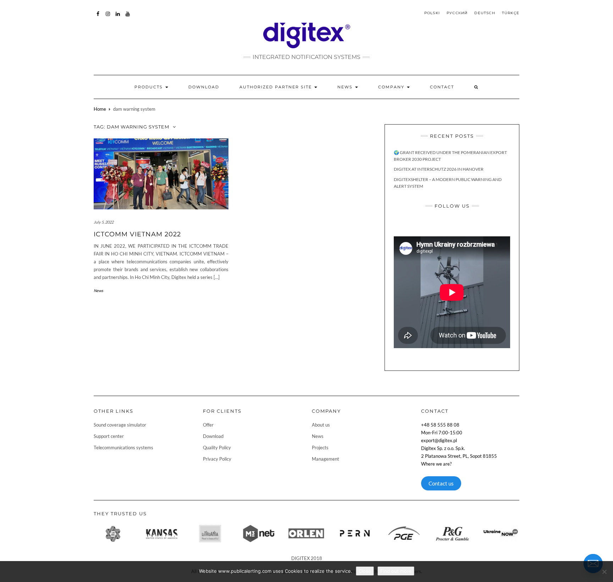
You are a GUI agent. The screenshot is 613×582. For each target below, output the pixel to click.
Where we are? (436, 464)
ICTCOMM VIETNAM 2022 (137, 234)
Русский (457, 13)
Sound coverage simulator (120, 425)
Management (325, 459)
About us (321, 425)
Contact (442, 86)
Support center (109, 436)
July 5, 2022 (104, 222)
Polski (432, 13)
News (345, 86)
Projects (320, 447)
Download (203, 86)
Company (392, 86)
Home (100, 109)
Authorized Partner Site (276, 86)
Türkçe (510, 13)
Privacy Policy (217, 459)
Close (365, 571)
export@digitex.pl (439, 440)
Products (149, 86)
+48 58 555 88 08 (440, 425)
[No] (604, 571)
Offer (208, 425)
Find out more (396, 571)
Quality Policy (217, 447)
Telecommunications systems (123, 447)
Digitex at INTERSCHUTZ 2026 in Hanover (439, 169)
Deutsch (484, 13)
